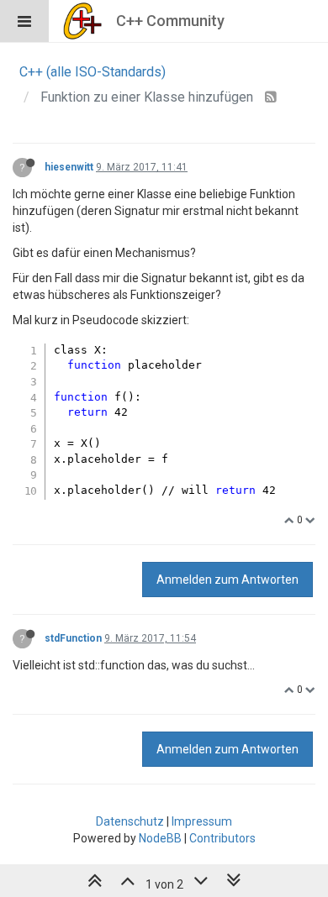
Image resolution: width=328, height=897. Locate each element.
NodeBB (160, 838)
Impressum (202, 821)
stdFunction (73, 638)
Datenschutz (130, 821)
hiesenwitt (69, 167)
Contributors (222, 838)
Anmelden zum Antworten (227, 579)
